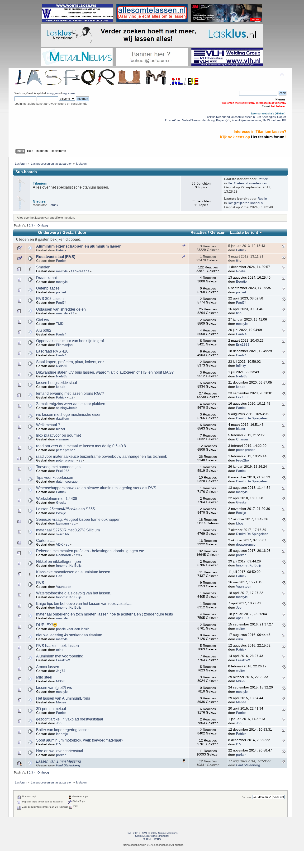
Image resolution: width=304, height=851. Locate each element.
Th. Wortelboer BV (274, 120)
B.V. (59, 744)
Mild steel (44, 677)
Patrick (262, 179)
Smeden (43, 267)
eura (239, 639)
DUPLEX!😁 (46, 625)
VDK (59, 544)
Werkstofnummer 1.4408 (56, 499)
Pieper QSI (223, 120)
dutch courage (67, 481)
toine (59, 650)
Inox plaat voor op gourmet (58, 435)
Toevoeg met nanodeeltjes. (58, 467)
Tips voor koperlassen (54, 477)
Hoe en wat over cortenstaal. (60, 751)
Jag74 (60, 671)
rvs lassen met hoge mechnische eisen (68, 414)
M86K (60, 681)
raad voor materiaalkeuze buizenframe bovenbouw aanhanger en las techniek (101, 456)
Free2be (242, 460)
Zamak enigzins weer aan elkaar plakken (70, 404)
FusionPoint (172, 120)
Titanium (40, 183)
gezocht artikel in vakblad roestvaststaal (69, 719)
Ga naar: (247, 797)
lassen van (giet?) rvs (54, 688)
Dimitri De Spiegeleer (252, 418)
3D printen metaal (51, 709)
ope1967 (242, 618)
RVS (40, 583)
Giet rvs (42, 320)
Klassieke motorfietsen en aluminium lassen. (73, 572)
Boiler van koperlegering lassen (63, 730)
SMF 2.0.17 (133, 833)
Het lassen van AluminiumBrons (63, 698)
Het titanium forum (267, 137)
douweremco (246, 544)
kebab (60, 387)
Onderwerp (48, 232)
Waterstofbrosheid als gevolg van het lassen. (73, 593)
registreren (69, 93)
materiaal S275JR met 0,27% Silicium (68, 530)
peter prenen (66, 450)
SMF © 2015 (149, 833)
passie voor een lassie (73, 629)
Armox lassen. (48, 667)
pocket (61, 292)
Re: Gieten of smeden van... (249, 183)
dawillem (62, 418)
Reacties (198, 232)
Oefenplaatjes (48, 288)
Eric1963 (242, 344)
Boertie (241, 281)
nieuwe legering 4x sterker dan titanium (69, 635)
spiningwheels (66, 408)
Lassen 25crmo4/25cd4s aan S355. (66, 509)
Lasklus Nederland (217, 117)
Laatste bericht (244, 232)
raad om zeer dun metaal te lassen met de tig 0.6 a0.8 (81, 446)
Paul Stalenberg (68, 765)
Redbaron (63, 555)
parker (241, 555)
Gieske (61, 502)
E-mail (266, 106)
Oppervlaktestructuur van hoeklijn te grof (70, 341)
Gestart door (74, 232)
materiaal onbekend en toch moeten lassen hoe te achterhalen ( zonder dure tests (104, 614)
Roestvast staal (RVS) (55, 257)
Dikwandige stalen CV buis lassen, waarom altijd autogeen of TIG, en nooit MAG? (105, 372)
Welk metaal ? (48, 425)
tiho (239, 260)
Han (59, 576)
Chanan (242, 439)
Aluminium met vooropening (59, 656)
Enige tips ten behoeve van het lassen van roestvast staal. (84, 604)
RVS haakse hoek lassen (57, 646)
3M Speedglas (266, 117)
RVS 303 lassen (50, 299)
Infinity (241, 365)
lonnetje (62, 734)
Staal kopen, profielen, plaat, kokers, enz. (70, 362)
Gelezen (217, 232)
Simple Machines (168, 833)
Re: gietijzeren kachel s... (247, 203)
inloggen (53, 93)
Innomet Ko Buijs (68, 565)
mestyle (62, 271)
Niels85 (61, 366)
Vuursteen (63, 586)
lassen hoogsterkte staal (56, 383)
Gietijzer (40, 201)
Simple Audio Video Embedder (152, 835)
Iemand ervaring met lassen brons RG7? (70, 393)
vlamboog (208, 120)
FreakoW (63, 660)
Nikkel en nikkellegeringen (58, 562)
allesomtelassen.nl (243, 117)
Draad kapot (46, 278)
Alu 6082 (43, 330)
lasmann (62, 523)
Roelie (262, 198)
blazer (60, 429)
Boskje (61, 513)
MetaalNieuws (191, 120)
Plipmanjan (64, 345)
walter (240, 628)
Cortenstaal (46, 541)
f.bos (239, 523)
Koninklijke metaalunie (246, 120)
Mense (61, 702)
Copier (281, 117)
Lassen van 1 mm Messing (58, 761)
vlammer (62, 439)
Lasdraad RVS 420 (52, 351)
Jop (239, 607)
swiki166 (62, 534)
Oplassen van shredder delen (61, 309)
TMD (59, 324)
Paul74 (61, 302)
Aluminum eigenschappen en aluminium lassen (79, 246)
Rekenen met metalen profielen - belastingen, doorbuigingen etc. (90, 551)
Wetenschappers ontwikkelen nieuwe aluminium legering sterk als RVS (96, 488)
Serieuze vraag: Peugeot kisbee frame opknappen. (78, 519)
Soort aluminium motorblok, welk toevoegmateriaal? (79, 740)
